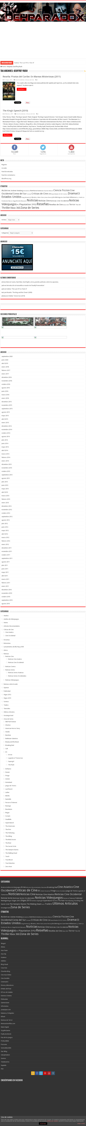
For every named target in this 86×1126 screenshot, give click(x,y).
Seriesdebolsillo (6, 1048)
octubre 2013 (6, 471)
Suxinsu (3, 1058)
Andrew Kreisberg (17, 190)
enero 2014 (5, 461)
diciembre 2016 (7, 377)
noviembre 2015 (7, 405)
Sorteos (6, 701)
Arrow (10, 754)
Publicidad (7, 691)
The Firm (8, 829)
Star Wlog (4, 1051)
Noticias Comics (10, 666)
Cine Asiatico (9, 632)
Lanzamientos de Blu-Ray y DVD (14, 647)
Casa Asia (4, 968)
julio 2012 (5, 523)
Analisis (6, 615)
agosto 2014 (6, 436)
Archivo (4, 220)
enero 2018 (5, 367)
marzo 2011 (5, 579)
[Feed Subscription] (85, 71)
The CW (78, 205)
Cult (6, 748)
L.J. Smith (79, 197)
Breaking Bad (9, 745)
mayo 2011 (5, 572)
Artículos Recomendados (12, 626)
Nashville (8, 799)
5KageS (3, 943)
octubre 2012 (6, 513)
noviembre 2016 (7, 381)
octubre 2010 (6, 596)
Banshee (8, 735)
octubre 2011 (6, 555)
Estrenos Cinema (6, 996)
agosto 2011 (6, 562)
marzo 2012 (5, 537)
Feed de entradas (7, 171)
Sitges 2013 (7, 698)
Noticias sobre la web (11, 684)
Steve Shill (66, 205)
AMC (9, 190)
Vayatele (3, 1065)
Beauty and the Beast (12, 742)
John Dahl (63, 197)
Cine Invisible (5, 978)
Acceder (4, 168)
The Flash (11, 765)
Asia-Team (4, 950)
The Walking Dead (11, 853)
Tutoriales (7, 708)
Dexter (7, 772)
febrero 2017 (6, 370)
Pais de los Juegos (7, 1037)
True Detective (10, 863)
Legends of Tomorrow (15, 758)
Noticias (32, 200)
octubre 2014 (6, 433)
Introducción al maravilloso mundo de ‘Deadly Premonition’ (25, 285)
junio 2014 (5, 443)
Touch (7, 856)
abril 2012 (5, 534)
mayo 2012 (5, 530)
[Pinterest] (45, 1073)
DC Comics (64, 194)
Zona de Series (30, 207)
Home (4, 66)
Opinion (6, 687)
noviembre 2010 (7, 593)
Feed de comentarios (8, 175)
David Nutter (55, 194)
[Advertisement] (43, 43)
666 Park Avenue (10, 721)
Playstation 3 (26, 204)
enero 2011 (5, 586)
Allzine (3, 947)
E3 (78, 193)
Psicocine (4, 1044)
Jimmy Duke (5, 282)
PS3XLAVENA (5, 1041)
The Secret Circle (10, 846)
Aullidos (3, 961)
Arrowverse (26, 190)
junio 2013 (5, 485)
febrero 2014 (6, 457)
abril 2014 (5, 450)
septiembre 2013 (7, 475)
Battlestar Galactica (11, 738)
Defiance (8, 769)
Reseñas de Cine (56, 204)
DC (60, 194)
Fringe (7, 775)
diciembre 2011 (7, 548)
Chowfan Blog (5, 971)
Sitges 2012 (7, 694)
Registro (4, 164)
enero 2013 (5, 502)
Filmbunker (4, 999)
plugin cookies (81, 1123)
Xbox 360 (15, 207)
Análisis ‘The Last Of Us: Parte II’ (24, 63)
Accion (5, 190)
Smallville (8, 819)
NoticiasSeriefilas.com (8, 1023)
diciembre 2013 (7, 464)
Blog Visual (4, 964)
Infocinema (4, 1006)
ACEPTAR (43, 1123)
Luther (7, 792)
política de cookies (52, 1121)
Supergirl (11, 761)
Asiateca (3, 957)
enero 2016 (5, 398)
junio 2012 (5, 527)
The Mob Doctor (10, 839)
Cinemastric (4, 982)
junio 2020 (5, 360)
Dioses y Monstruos (7, 985)
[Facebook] (37, 1073)
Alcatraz (8, 725)
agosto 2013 (6, 478)
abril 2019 (5, 363)
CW (49, 194)
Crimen (29, 194)
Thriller (6, 207)
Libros (6, 650)
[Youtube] (49, 1073)
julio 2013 (5, 482)
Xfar (2, 1069)
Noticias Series (10, 670)
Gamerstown (5, 1002)
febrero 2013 (6, 499)
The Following (9, 833)
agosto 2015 (6, 412)
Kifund (3, 1016)
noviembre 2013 (7, 468)
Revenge (8, 806)
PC (18, 205)
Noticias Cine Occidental (59, 201)
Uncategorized (8, 715)
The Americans (10, 826)
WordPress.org (6, 178)
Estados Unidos (11, 196)
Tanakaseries (5, 1062)
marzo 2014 (5, 454)
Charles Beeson (48, 190)
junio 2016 (5, 391)
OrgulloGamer (5, 1030)
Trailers (6, 705)
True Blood (9, 860)
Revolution (8, 809)
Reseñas (43, 204)
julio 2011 (5, 565)
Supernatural (9, 823)
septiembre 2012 (7, 516)
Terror (72, 204)
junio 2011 (5, 569)
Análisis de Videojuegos (11, 619)
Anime (6, 622)
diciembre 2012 (7, 506)
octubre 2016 (6, 384)
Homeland (8, 782)
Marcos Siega (12, 201)
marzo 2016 (5, 395)
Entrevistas (7, 643)
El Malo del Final (6, 989)
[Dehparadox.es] (43, 11)
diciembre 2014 (7, 426)
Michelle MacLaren (21, 201)
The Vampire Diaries (11, 850)
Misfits (7, 796)
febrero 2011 (6, 583)
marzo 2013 (5, 496)
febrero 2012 (6, 541)
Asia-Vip (3, 954)
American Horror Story (12, 728)
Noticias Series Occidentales (17, 676)
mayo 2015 (5, 415)
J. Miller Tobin (40, 197)
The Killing (8, 836)
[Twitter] (41, 1073)
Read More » (21, 89)
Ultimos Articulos (9, 712)
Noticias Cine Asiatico (15, 659)
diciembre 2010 (7, 590)
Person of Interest (11, 802)
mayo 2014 (5, 447)
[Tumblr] (53, 1073)
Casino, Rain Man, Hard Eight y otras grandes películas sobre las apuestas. (35, 282)
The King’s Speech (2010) (15, 110)
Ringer (7, 812)
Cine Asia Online (6, 975)
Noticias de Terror (7, 1020)
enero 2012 (5, 544)
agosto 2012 (6, 520)
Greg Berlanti (25, 197)
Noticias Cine (44, 201)
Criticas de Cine (29, 80)
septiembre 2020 (7, 356)
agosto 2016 (6, 388)
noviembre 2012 (7, 509)
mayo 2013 (5, 489)
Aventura (33, 191)
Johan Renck (48, 197)
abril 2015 (5, 419)
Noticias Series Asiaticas (16, 672)
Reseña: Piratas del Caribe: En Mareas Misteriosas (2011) (32, 76)
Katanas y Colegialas (7, 1013)
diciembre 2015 (7, 402)
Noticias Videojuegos (12, 680)
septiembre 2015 (7, 408)
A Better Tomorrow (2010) (16, 296)
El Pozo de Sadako (7, 992)
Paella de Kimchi (6, 1034)
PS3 (34, 204)
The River (8, 843)
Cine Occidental (19, 80)
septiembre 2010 (7, 600)
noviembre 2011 (7, 551)
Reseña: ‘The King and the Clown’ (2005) (19, 292)
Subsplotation (5, 1055)
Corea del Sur (20, 193)
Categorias (5, 233)
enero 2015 (5, 422)
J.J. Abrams (33, 197)
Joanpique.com (6, 1009)
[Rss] (33, 1073)
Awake (7, 732)
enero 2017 (5, 374)
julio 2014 (5, 440)
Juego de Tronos (10, 785)
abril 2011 (5, 576)
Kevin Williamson (71, 197)
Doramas (7, 640)
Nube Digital (5, 1027)
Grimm (7, 779)
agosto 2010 (6, 603)
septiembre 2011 (7, 558)
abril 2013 (5, 492)
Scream (7, 816)
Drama (72, 193)
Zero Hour (8, 866)
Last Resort (8, 789)
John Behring (56, 197)
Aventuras (40, 190)
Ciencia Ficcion (61, 190)
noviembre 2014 (7, 429)
